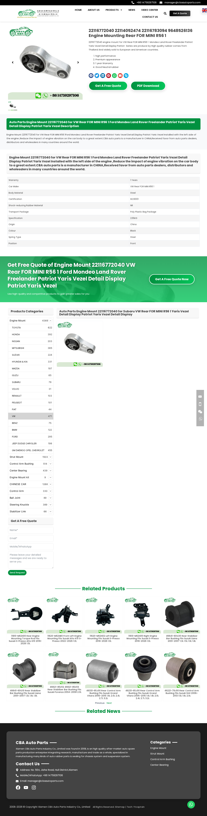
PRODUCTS (112, 10)
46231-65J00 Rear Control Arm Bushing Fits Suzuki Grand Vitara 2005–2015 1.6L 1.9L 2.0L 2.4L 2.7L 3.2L (142, 694)
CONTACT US (150, 16)
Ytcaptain (139, 806)
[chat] (191, 804)
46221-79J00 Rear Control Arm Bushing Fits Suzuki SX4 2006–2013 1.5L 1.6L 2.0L (182, 693)
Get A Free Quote (108, 86)
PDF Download (148, 86)
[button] (165, 13)
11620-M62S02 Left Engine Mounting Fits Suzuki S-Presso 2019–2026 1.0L (103, 638)
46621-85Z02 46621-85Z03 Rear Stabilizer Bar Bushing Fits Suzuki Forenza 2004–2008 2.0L (64, 689)
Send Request (17, 572)
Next (109, 703)
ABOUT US (94, 10)
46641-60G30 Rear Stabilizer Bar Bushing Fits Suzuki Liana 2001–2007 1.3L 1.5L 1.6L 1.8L (181, 638)
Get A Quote (180, 13)
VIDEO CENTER (149, 10)
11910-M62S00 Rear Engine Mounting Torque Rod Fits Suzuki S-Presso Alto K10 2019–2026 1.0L (25, 639)
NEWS (132, 10)
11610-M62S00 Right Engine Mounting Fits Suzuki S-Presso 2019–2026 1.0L (143, 638)
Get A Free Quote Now (172, 279)
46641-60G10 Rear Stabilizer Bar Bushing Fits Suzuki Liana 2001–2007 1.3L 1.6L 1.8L (25, 693)
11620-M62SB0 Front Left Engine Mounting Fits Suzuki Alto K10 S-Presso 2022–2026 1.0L (64, 638)
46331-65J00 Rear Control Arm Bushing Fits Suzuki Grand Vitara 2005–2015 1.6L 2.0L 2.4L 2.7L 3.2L (103, 694)
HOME (78, 10)
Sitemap (120, 806)
